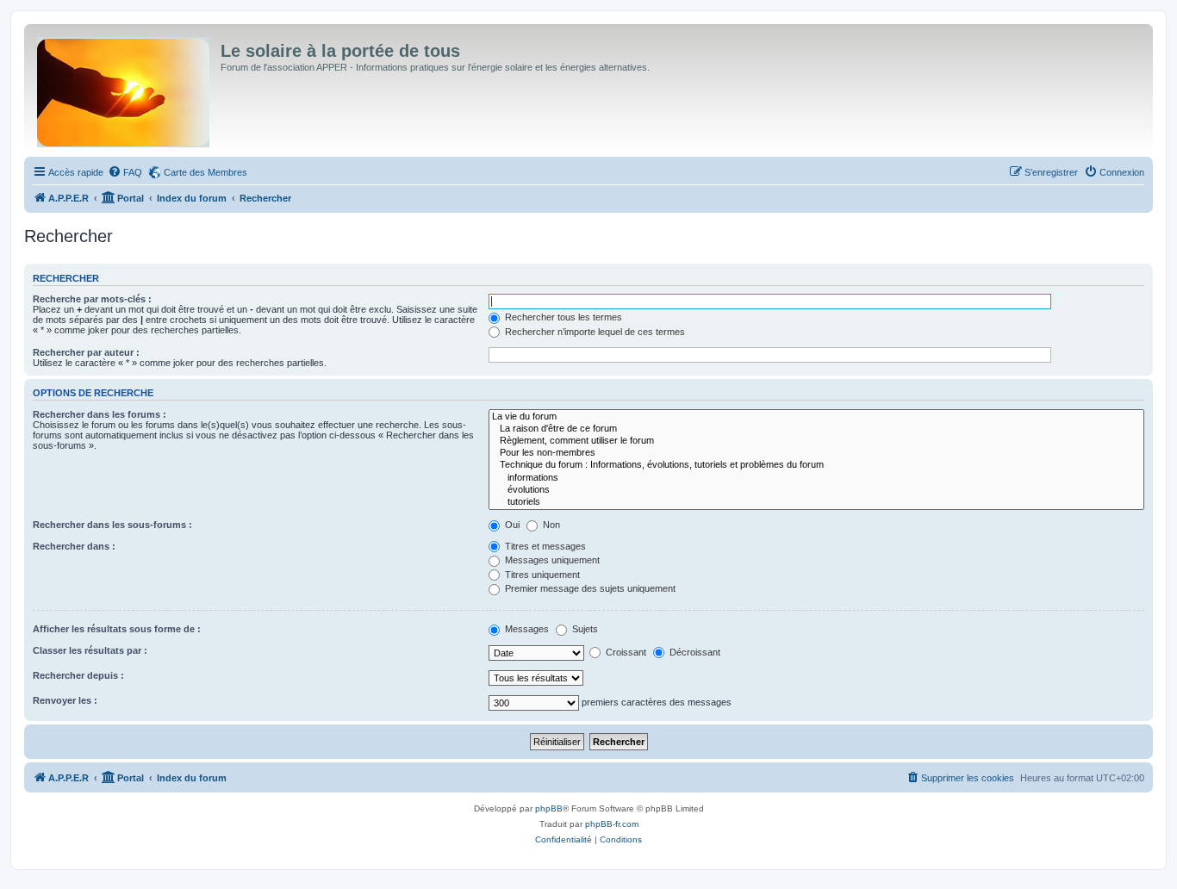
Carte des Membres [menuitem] (205, 172)
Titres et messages (544, 546)
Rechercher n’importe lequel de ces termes (593, 331)
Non (550, 524)
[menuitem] (125, 172)
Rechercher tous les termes (562, 317)
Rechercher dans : (74, 546)
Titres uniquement (541, 574)
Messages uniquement (551, 560)
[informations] (816, 478)
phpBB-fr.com (611, 824)
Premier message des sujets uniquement (589, 588)
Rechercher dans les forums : (99, 414)
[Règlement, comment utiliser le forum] (816, 441)
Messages (525, 629)
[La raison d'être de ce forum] (816, 429)
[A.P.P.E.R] (124, 88)
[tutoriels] (816, 502)
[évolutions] (816, 490)
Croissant (624, 652)
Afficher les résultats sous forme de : (117, 629)
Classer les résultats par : (90, 650)
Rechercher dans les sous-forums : (112, 524)
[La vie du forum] (816, 417)
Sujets (584, 629)
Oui (511, 524)
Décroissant (693, 652)
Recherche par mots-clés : (92, 299)
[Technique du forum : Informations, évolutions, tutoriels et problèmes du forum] (816, 465)
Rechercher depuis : (78, 675)
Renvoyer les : (65, 700)
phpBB (549, 808)
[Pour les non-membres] (816, 453)
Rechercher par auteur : (86, 352)
